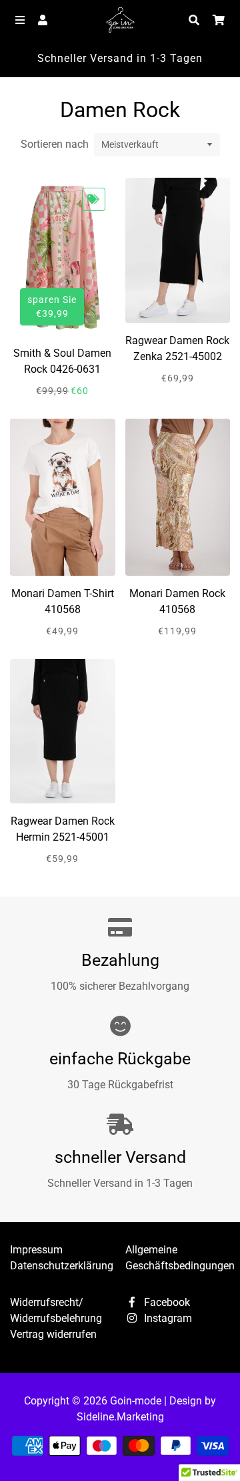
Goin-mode (135, 1400)
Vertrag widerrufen (53, 1334)
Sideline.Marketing (120, 1416)
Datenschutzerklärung (61, 1265)
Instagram (166, 1318)
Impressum (36, 1249)
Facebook (165, 1302)
